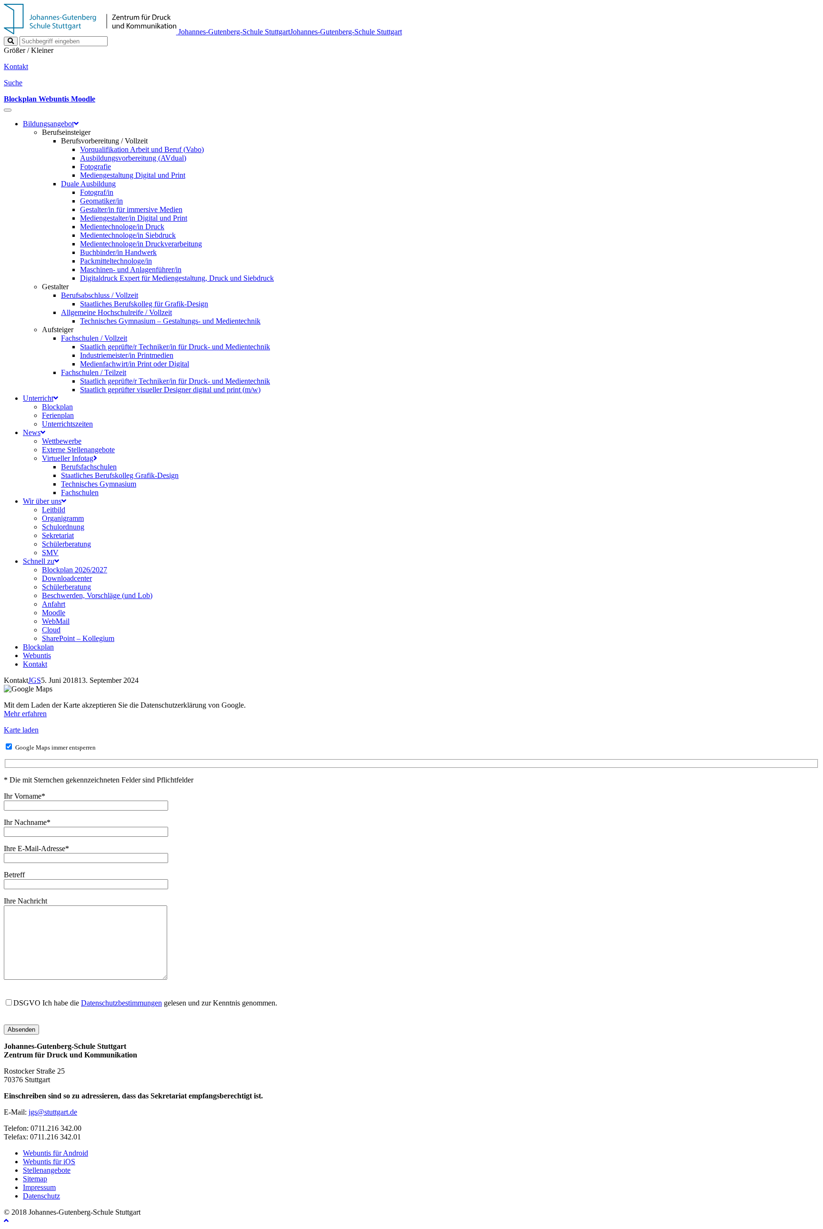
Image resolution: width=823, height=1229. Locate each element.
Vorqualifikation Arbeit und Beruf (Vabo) (142, 149)
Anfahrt (53, 604)
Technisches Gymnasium (98, 484)
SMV (50, 552)
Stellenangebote (46, 1170)
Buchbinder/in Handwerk (118, 252)
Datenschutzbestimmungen (121, 1003)
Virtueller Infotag (67, 458)
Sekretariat (58, 535)
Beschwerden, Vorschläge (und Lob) (97, 595)
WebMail (56, 621)
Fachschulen (80, 492)
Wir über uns (42, 501)
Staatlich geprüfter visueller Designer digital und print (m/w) (170, 390)
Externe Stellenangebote (78, 450)
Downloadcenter (67, 578)
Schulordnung (63, 527)
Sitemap (35, 1179)
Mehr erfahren (25, 714)
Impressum (39, 1187)
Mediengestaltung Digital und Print (132, 175)
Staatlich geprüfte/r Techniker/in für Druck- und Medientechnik (175, 347)
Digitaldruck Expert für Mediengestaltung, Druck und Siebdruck (177, 278)
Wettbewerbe (61, 441)
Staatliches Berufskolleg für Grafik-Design (144, 304)
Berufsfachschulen (89, 467)
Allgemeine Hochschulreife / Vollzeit (116, 312)
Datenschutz (41, 1196)
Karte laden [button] (21, 730)
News (31, 432)
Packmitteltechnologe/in (116, 261)
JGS (34, 680)
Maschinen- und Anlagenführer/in (130, 269)
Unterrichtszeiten (67, 424)
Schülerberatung (66, 544)
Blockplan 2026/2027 (74, 570)
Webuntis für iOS (49, 1162)
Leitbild (53, 510)
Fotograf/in (96, 192)
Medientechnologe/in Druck (122, 227)
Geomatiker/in (101, 201)
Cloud (51, 630)
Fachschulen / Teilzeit (93, 372)
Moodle (53, 613)
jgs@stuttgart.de (53, 1112)
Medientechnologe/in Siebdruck (128, 235)
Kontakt (35, 664)
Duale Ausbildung (88, 184)
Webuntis (37, 655)
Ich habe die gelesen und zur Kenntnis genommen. (145, 1003)
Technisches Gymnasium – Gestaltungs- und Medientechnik (170, 321)
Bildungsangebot (48, 124)
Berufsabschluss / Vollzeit (99, 295)
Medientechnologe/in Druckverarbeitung (141, 244)
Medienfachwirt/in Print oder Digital (134, 364)
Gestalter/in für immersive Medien (131, 209)
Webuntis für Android (55, 1153)
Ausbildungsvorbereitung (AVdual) (133, 158)
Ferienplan (58, 415)
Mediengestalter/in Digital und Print (133, 218)
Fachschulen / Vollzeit (94, 338)
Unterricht (38, 398)
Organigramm (63, 518)
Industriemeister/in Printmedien (126, 355)
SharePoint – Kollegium (78, 638)
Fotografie (95, 167)
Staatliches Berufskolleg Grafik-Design (120, 475)
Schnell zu (38, 561)
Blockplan (57, 407)
